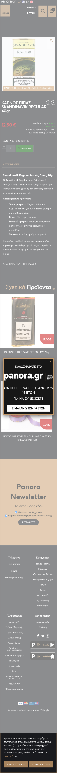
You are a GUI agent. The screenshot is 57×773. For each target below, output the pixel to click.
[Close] (50, 361)
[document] (28, 763)
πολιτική (8, 756)
